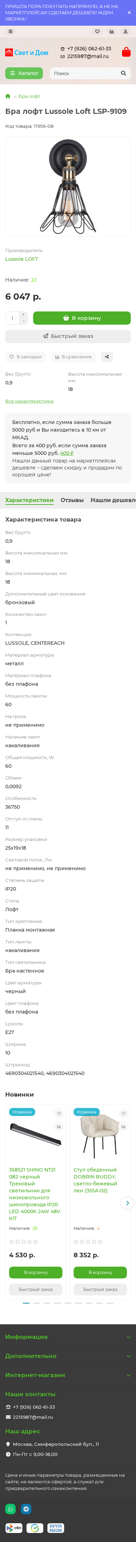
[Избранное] (97, 31)
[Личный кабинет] (125, 31)
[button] (9, 1203)
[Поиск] (123, 73)
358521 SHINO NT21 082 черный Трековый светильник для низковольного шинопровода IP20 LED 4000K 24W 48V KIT (34, 1194)
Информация (26, 1336)
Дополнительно (30, 1355)
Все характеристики (29, 401)
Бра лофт (29, 96)
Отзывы (72, 500)
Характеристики (29, 500)
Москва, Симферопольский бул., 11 (56, 1444)
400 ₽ (67, 453)
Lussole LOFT (21, 259)
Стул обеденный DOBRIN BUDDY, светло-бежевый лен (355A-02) (95, 1180)
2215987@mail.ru (87, 56)
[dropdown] (10, 31)
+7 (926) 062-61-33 (89, 48)
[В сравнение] (59, 1126)
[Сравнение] (111, 31)
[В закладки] (59, 1113)
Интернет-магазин (35, 1375)
